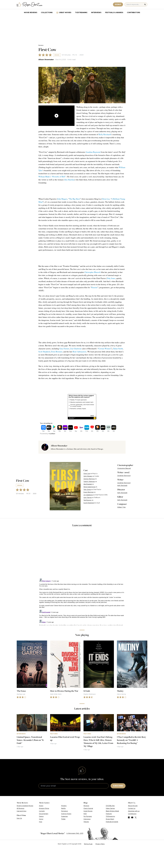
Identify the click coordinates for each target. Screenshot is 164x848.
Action (41, 806)
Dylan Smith (118, 348)
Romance (64, 811)
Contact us (131, 808)
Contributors (133, 12)
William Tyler (121, 507)
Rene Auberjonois (89, 487)
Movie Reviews (30, 12)
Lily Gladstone (76, 348)
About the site (133, 806)
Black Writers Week (112, 811)
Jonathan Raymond (93, 152)
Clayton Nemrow (89, 479)
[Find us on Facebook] (129, 817)
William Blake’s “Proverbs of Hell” (52, 176)
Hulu (40, 822)
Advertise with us (133, 811)
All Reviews (20, 808)
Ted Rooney (87, 500)
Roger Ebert (110, 819)
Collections (47, 12)
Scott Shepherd (44, 351)
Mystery (64, 806)
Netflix (63, 808)
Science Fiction (66, 814)
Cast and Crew (21, 811)
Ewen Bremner (56, 351)
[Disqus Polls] (82, 554)
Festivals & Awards (114, 12)
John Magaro (62, 199)
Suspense (64, 816)
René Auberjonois (79, 351)
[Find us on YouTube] (132, 817)
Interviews (96, 12)
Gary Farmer (64, 348)
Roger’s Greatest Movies (25, 806)
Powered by (44, 433)
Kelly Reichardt (105, 134)
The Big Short (74, 199)
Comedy (42, 811)
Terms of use (88, 844)
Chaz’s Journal (88, 808)
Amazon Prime (44, 808)
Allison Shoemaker (46, 59)
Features (109, 814)
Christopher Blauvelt (93, 272)
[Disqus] (81, 601)
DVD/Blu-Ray (110, 806)
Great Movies (65, 12)
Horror (41, 819)
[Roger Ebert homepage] (29, 4)
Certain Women (104, 348)
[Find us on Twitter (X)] (135, 817)
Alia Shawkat (69, 179)
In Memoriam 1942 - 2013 (74, 833)
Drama (56, 55)
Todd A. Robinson (89, 481)
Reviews (40, 45)
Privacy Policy (100, 844)
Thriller (63, 819)
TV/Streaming (81, 12)
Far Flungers (88, 816)
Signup (118, 4)
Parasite (94, 287)
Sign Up (19, 818)
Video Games (110, 808)
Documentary (43, 814)
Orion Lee (106, 199)
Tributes (86, 822)
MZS (85, 814)
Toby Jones (111, 278)
